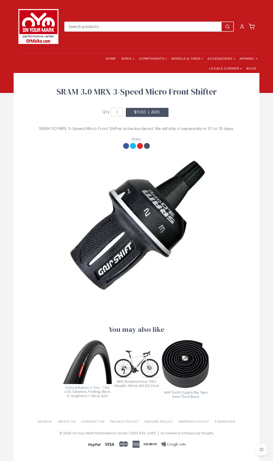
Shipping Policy (194, 421)
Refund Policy (159, 421)
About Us (67, 421)
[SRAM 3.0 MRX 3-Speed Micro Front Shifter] (136, 226)
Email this (147, 146)
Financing (225, 421)
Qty (106, 112)
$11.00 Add (147, 112)
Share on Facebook (126, 146)
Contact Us (92, 421)
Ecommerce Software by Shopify (187, 433)
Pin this (140, 146)
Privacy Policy (124, 421)
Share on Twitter (133, 146)
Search (45, 421)
